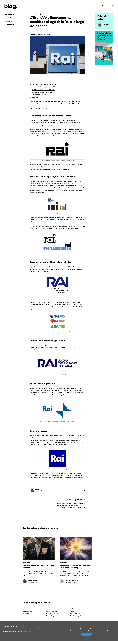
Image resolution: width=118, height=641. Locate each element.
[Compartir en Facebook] (79, 490)
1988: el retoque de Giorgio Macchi (42, 92)
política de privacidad (27, 631)
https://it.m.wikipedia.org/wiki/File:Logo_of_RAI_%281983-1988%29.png (61, 296)
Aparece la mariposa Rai (39, 95)
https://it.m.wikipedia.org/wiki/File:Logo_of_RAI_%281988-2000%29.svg (61, 374)
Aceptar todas (86, 634)
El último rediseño (37, 97)
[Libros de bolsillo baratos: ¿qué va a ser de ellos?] (39, 548)
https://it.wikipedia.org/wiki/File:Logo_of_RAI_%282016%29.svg (62, 469)
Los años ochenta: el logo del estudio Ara (43, 89)
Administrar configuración (74, 634)
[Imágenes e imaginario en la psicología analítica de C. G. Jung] (76, 548)
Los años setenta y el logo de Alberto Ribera (44, 87)
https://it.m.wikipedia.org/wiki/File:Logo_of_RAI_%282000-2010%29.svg (61, 421)
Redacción (33, 34)
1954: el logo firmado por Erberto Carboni (44, 84)
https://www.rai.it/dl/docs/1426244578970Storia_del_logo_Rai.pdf (61, 160)
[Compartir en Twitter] (84, 490)
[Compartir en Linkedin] (81, 490)
